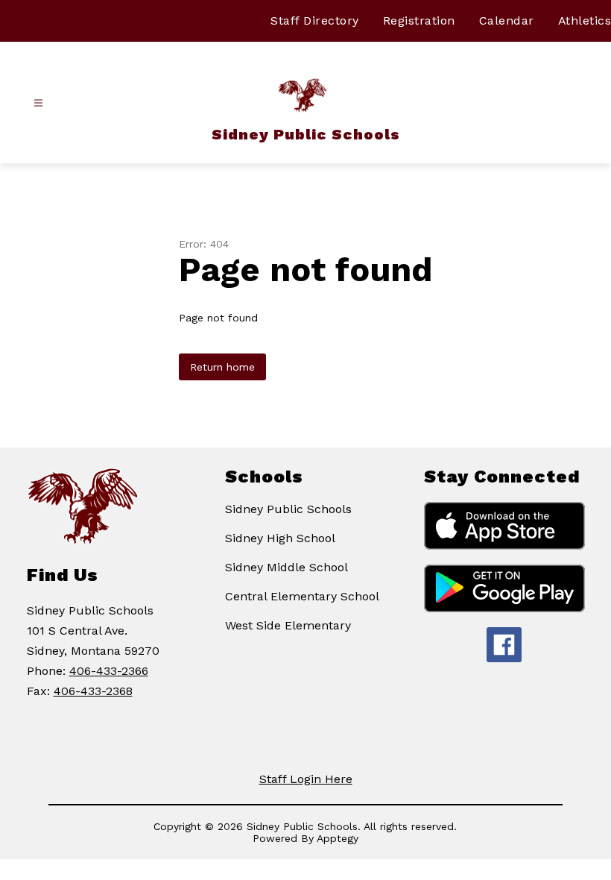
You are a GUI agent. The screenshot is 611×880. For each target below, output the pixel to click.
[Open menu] (38, 103)
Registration (419, 20)
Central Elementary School (302, 596)
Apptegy (337, 838)
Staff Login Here (305, 779)
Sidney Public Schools (288, 509)
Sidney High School (280, 538)
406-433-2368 (93, 691)
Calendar (506, 20)
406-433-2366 (108, 671)
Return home (222, 367)
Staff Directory (314, 20)
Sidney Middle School (286, 567)
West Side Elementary (288, 625)
